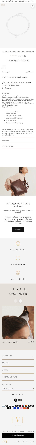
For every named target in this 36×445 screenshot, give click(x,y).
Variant (4, 66)
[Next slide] (20, 301)
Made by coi (31, 431)
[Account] (23, 441)
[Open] (15, 442)
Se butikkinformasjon (21, 77)
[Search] (19, 441)
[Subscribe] (33, 388)
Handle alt (5, 157)
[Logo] (5, 441)
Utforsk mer (18, 229)
